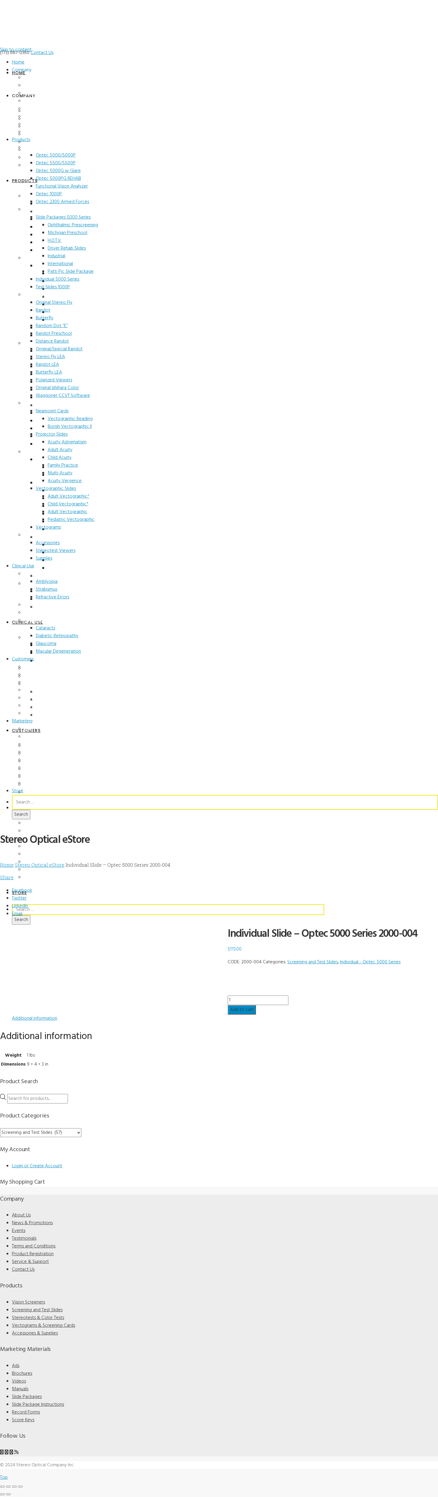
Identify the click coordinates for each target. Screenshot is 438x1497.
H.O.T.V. (54, 240)
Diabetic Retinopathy (57, 636)
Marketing (22, 721)
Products (21, 140)
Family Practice (63, 465)
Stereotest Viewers (55, 551)
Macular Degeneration (58, 651)
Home (18, 62)
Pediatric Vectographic (71, 520)
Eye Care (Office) (39, 667)
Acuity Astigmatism (67, 442)
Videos (30, 744)
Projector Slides (52, 434)
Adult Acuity (60, 450)
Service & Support (41, 124)
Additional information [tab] (34, 1018)
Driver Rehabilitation (43, 698)
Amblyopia (47, 582)
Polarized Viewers (54, 380)
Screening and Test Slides (48, 209)
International (60, 264)
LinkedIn (20, 906)
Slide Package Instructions (38, 1404)
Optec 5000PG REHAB (58, 178)
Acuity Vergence (65, 481)
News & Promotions (43, 85)
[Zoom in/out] (2, 1486)
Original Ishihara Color (57, 388)
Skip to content (16, 50)
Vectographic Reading (70, 419)
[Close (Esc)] (20, 1486)
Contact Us (42, 53)
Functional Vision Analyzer (62, 186)
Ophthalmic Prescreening (73, 225)
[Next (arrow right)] (8, 1494)
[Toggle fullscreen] (8, 1486)
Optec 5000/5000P (56, 155)
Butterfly (44, 318)
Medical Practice (40, 674)
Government (36, 713)
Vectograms (48, 527)
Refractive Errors (52, 597)
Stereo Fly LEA (50, 357)
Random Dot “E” (52, 326)
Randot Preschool (54, 334)
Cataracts (45, 628)
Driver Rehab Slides (67, 248)
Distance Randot (52, 341)
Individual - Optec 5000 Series (370, 962)
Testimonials (36, 101)
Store (17, 791)
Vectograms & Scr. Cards (47, 403)
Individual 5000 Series (57, 279)
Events (30, 93)
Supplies (44, 558)
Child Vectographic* (68, 504)
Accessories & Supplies (46, 535)
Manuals (32, 752)
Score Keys (34, 783)
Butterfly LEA (49, 372)
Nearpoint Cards (52, 411)
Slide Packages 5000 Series (63, 217)
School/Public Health (44, 690)
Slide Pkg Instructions (44, 767)
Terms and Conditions (45, 108)
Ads (28, 729)
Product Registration (44, 116)
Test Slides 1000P (53, 287)
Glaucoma (46, 644)
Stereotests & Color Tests (49, 294)
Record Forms (37, 775)
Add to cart (242, 1010)
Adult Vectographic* (68, 496)
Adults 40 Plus (38, 620)
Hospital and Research (45, 682)
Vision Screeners (40, 147)
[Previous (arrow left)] (2, 1494)
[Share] (14, 1486)
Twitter (19, 898)
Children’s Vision (39, 574)
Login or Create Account (37, 1166)
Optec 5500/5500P (56, 163)
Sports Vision (37, 612)
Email (17, 914)
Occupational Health (43, 705)
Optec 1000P (49, 194)
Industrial (56, 256)
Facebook (22, 890)
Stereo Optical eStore (39, 865)
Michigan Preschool (67, 233)
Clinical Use (23, 566)
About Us (33, 77)
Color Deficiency (39, 605)
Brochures (34, 736)
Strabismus (46, 589)
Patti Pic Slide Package (71, 271)
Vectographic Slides (56, 489)
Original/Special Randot (59, 349)
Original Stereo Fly (54, 302)
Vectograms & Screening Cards (43, 1325)
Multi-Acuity (60, 473)
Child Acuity (60, 458)
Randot (43, 310)
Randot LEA (47, 365)
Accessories (48, 543)
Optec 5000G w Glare (58, 171)
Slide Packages (38, 760)
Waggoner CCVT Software (63, 396)
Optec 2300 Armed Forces (62, 202)
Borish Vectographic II (70, 427)
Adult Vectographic (67, 512)
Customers (23, 659)
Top (4, 1477)
